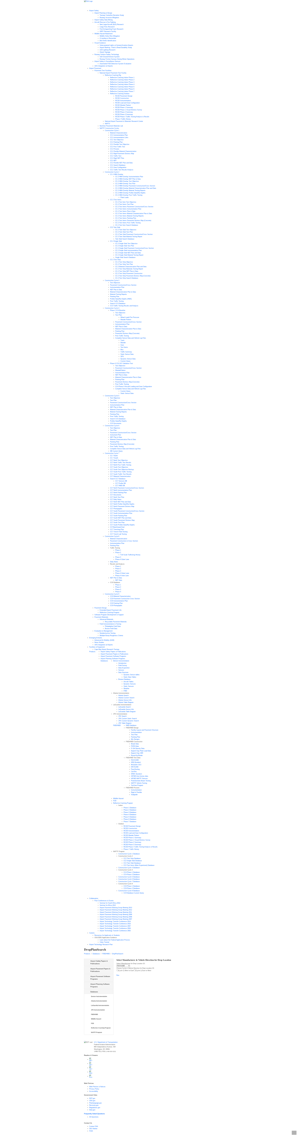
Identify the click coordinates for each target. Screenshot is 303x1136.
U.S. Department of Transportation (106, 1042)
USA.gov (92, 1100)
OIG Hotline (93, 1128)
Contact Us (158, 6)
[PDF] (90, 1059)
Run (117, 975)
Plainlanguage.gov (95, 1103)
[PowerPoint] (90, 1063)
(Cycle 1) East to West (143, 970)
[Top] (294, 1133)
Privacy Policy (94, 1089)
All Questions (93, 1117)
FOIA (91, 1131)
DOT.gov (92, 1098)
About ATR (116, 6)
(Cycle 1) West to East (126, 970)
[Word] (90, 1072)
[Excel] (90, 1076)
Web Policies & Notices (97, 1087)
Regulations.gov (94, 1107)
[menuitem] (154, 38)
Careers (167, 6)
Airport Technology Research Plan (140, 6)
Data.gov (92, 1110)
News (124, 6)
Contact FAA (93, 1126)
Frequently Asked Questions (94, 1114)
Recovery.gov (94, 1105)
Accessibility (93, 1091)
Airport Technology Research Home (98, 6)
